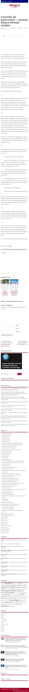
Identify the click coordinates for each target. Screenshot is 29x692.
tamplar (9, 606)
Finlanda (10, 592)
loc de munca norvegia (8, 599)
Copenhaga (12, 589)
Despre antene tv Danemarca (8, 468)
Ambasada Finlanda (6, 436)
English (2, 615)
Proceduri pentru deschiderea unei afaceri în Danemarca (13, 483)
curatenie (26, 589)
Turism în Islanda (5, 500)
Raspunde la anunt (5, 530)
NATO (6, 600)
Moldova (3, 600)
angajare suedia (21, 587)
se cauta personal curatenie (10, 604)
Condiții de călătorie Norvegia (8, 507)
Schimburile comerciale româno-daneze (10, 484)
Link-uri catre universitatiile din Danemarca (10, 480)
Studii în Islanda (5, 499)
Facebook (4, 273)
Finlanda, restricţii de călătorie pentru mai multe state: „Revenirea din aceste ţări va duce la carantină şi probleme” (14, 397)
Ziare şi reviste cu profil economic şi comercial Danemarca (13, 489)
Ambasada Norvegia (6, 440)
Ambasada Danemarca (6, 435)
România (3, 629)
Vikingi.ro (14, 5)
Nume (17, 325)
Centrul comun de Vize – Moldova (8, 447)
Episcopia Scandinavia (6, 453)
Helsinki (2, 595)
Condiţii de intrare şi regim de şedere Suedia (11, 449)
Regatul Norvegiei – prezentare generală (10, 504)
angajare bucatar (15, 583)
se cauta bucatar (18, 602)
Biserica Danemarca (6, 454)
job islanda (12, 595)
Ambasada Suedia (5, 441)
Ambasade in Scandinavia (6, 433)
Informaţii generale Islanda (7, 492)
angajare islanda (22, 585)
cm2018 (7, 589)
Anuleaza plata (4, 518)
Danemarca (6, 590)
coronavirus (17, 589)
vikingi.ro (13, 606)
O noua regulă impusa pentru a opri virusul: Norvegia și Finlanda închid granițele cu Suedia (14, 294)
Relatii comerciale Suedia (7, 451)
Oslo (20, 601)
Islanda (7, 595)
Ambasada (3, 583)
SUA (21, 604)
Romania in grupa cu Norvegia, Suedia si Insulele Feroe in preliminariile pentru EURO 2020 (16, 666)
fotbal (15, 593)
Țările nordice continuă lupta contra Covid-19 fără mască (13, 412)
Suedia (21, 28)
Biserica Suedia (5, 457)
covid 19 (22, 589)
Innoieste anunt (4, 522)
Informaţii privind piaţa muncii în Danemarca (11, 473)
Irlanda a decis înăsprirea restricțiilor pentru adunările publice (14, 401)
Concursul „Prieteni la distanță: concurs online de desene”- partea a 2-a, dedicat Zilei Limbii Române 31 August (15, 640)
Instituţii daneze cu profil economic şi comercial (11, 475)
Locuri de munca (4, 624)
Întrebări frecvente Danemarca (8, 476)
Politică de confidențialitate (7, 502)
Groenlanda (23, 593)
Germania (19, 593)
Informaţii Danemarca (6, 459)
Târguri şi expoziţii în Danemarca (8, 486)
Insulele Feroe (4, 620)
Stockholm (18, 604)
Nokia (8, 600)
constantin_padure (5, 28)
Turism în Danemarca (6, 487)
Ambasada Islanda (5, 438)
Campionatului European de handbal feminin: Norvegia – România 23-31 (14, 659)
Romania (8, 602)
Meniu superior (8, 1)
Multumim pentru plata (6, 525)
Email (17, 328)
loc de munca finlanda (11, 596)
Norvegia (14, 600)
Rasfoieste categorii (5, 529)
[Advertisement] (15, 12)
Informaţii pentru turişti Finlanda (8, 515)
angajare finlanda (11, 585)
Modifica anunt (4, 524)
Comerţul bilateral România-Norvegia (9, 505)
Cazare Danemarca (6, 465)
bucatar (3, 589)
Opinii (2, 627)
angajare (8, 583)
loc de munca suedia (21, 598)
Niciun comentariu (13, 642)
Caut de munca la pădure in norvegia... (12, 543)
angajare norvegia (8, 587)
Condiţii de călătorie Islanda (7, 494)
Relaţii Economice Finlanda (7, 513)
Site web (18, 331)
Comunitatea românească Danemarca (9, 467)
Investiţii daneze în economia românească (10, 478)
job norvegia (16, 595)
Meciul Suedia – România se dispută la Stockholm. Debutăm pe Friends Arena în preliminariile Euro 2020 (15, 653)
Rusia (13, 602)
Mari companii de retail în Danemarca (9, 481)
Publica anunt (4, 527)
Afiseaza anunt (4, 517)
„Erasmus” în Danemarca (7, 491)
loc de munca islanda (22, 596)
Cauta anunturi (4, 520)
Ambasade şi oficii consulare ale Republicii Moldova (12, 443)
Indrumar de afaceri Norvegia (8, 508)
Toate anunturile (4, 532)
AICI (10, 246)
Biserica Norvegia (5, 456)
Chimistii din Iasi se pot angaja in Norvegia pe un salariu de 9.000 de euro (22, 343)
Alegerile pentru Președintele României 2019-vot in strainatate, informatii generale (16, 646)
